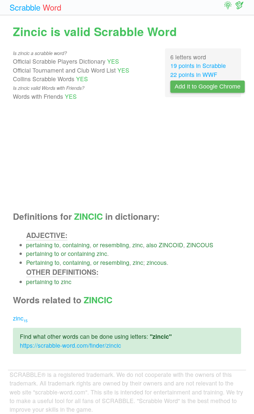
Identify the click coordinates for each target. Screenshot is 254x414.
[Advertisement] (127, 156)
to (56, 245)
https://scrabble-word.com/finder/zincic (70, 345)
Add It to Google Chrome (207, 86)
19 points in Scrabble (198, 65)
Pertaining (39, 262)
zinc (137, 245)
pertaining (39, 245)
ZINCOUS (200, 245)
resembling (114, 245)
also (151, 245)
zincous (157, 262)
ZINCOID (171, 245)
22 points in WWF (193, 74)
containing (76, 245)
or (95, 245)
